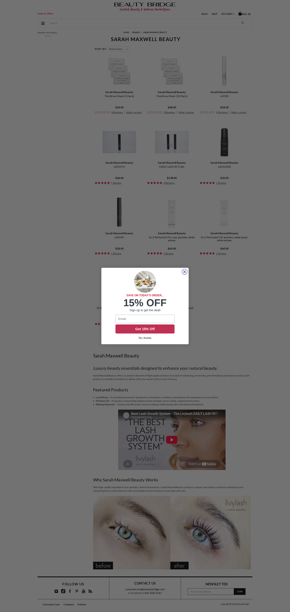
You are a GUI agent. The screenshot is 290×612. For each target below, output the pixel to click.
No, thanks (145, 338)
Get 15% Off (145, 329)
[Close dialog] (184, 271)
